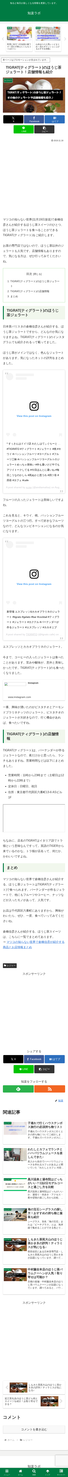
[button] (44, 129)
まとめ (14, 296)
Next (65, 39)
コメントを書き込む (34, 1429)
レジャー (11, 965)
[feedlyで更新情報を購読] (18, 1089)
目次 (29, 273)
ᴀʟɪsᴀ (29, 487)
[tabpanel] (19, 38)
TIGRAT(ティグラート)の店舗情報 (29, 291)
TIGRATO (31, 634)
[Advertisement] (34, 179)
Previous (3, 39)
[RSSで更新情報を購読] (49, 1089)
